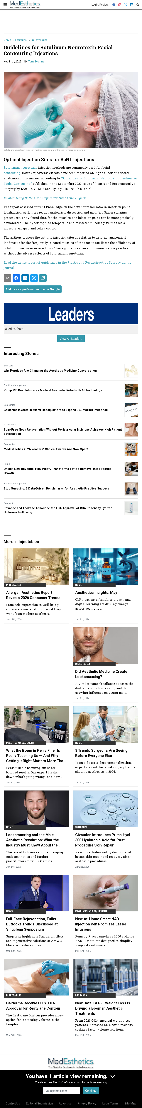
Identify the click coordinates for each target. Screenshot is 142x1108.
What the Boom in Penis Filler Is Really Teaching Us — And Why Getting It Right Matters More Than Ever (35, 755)
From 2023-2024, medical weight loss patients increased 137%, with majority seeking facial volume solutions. (104, 1024)
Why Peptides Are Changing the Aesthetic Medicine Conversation (50, 370)
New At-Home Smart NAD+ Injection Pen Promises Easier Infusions (100, 924)
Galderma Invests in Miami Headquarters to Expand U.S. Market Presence (56, 410)
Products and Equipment (91, 911)
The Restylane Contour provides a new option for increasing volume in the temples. (35, 1019)
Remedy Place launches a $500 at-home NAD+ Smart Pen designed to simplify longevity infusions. (104, 940)
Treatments (10, 424)
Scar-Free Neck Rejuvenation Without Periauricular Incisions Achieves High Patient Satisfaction (63, 431)
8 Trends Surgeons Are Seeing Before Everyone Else (101, 753)
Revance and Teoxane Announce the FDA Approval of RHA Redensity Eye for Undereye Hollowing (58, 510)
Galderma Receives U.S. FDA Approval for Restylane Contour (33, 1006)
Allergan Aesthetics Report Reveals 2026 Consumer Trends (33, 595)
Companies (9, 405)
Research (21, 40)
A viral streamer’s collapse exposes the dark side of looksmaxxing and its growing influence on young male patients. (104, 688)
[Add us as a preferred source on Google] (43, 278)
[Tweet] (34, 278)
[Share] (16, 278)
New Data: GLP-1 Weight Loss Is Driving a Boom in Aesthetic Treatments (102, 1008)
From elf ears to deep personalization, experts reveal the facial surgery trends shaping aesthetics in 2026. (105, 767)
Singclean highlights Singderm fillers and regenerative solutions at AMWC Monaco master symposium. (35, 940)
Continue (91, 1090)
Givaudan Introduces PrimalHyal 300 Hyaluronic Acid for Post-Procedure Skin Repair (102, 840)
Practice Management (15, 385)
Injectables (39, 40)
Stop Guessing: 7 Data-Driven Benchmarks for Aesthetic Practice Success (56, 488)
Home (7, 40)
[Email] (7, 278)
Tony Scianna (36, 61)
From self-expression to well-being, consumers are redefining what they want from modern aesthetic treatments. (33, 609)
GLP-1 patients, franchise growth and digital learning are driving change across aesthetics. (103, 604)
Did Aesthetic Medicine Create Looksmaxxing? (101, 674)
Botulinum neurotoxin (20, 167)
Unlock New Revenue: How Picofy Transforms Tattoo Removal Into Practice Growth (57, 471)
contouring (12, 173)
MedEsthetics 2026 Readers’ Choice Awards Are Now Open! (46, 449)
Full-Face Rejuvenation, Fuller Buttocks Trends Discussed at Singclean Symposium (32, 924)
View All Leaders (71, 339)
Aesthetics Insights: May (96, 592)
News (9, 911)
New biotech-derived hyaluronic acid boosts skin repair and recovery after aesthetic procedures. (103, 856)
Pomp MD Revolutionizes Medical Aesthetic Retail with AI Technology (53, 390)
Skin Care (8, 365)
